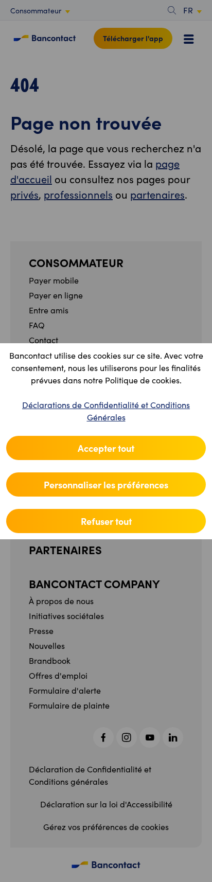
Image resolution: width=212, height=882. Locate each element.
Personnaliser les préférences (106, 484)
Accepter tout (106, 448)
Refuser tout (106, 521)
